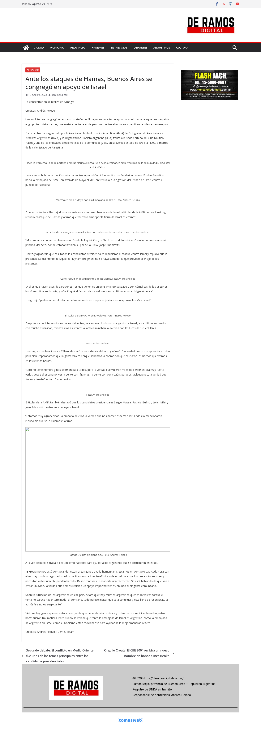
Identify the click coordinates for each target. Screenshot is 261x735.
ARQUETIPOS (161, 47)
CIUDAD (39, 47)
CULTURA (182, 47)
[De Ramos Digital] (26, 47)
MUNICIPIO (57, 47)
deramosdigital (59, 95)
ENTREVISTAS (119, 47)
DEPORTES (140, 47)
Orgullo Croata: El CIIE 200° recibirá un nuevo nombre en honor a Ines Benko (136, 653)
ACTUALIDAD (33, 70)
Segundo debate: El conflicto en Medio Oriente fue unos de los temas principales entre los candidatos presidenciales (59, 656)
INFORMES (97, 47)
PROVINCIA (77, 47)
